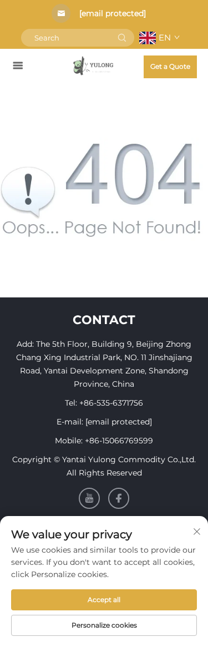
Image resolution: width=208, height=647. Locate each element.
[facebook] (118, 498)
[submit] (122, 38)
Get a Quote (170, 66)
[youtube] (89, 498)
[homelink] (93, 65)
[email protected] (112, 13)
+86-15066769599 (119, 441)
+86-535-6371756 (111, 403)
